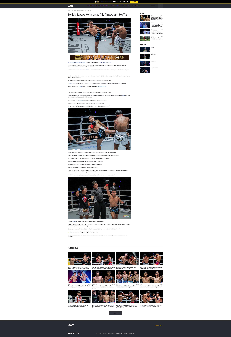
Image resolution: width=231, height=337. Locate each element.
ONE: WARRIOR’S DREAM (105, 62)
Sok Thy (75, 66)
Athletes (118, 6)
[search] (160, 5)
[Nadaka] (145, 49)
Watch (127, 6)
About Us (137, 6)
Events (107, 6)
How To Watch (101, 6)
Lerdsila (70, 76)
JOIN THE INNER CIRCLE (91, 6)
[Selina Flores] (145, 56)
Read (123, 6)
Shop (133, 6)
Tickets (112, 6)
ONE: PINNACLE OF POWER (82, 70)
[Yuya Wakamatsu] (145, 70)
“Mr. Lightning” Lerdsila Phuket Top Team (76, 62)
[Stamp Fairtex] (145, 63)
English (152, 6)
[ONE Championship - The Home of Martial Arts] (71, 5)
